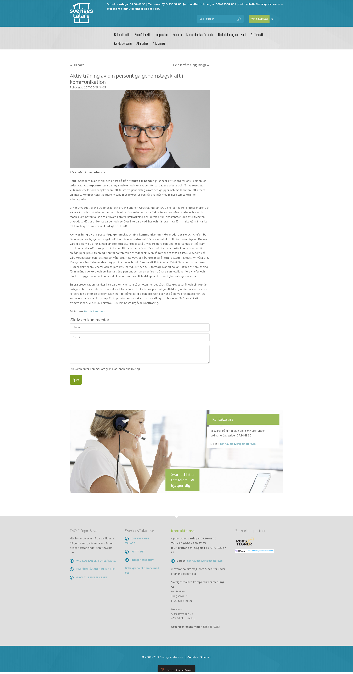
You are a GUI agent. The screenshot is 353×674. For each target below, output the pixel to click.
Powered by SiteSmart (179, 669)
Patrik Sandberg (95, 311)
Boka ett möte (122, 34)
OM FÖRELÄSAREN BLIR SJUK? (96, 568)
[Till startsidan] (81, 12)
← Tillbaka (77, 65)
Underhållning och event (232, 34)
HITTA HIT (138, 551)
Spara (76, 380)
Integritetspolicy (142, 559)
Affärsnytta (257, 34)
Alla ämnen (159, 43)
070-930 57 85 (225, 4)
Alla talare (142, 43)
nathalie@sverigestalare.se (238, 443)
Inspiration (162, 34)
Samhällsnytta (143, 34)
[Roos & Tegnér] (245, 541)
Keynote (177, 34)
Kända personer (123, 43)
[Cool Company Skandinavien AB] (253, 551)
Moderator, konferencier (200, 34)
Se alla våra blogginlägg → (191, 65)
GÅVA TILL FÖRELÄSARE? (92, 577)
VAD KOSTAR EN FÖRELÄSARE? (96, 560)
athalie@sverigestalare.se (263, 4)
